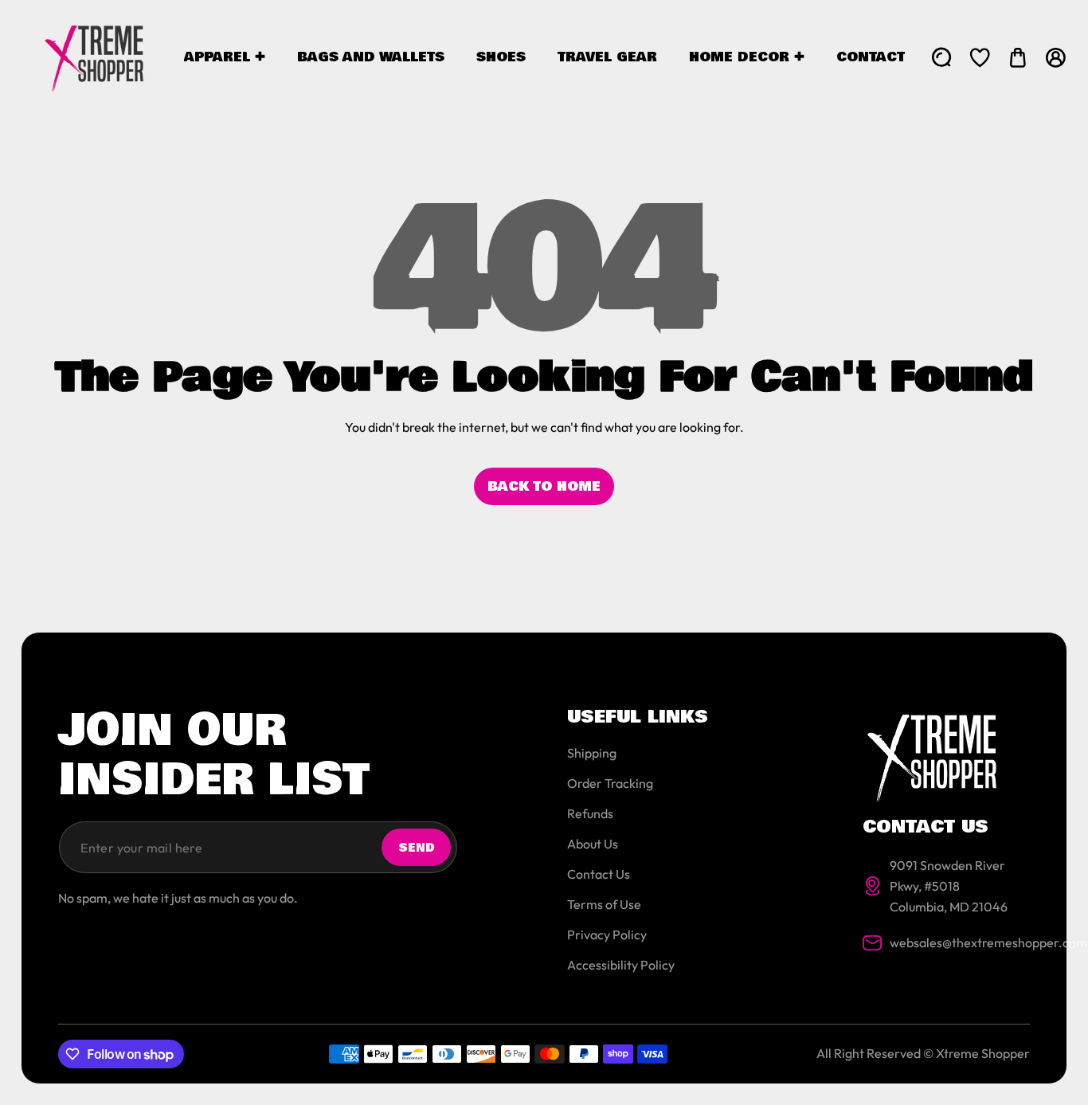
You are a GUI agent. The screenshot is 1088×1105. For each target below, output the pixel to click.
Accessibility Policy (621, 965)
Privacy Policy (607, 934)
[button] (1018, 57)
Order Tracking (610, 783)
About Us (592, 844)
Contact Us (598, 874)
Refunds (590, 813)
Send (416, 847)
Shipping (591, 753)
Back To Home (544, 486)
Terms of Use (604, 904)
